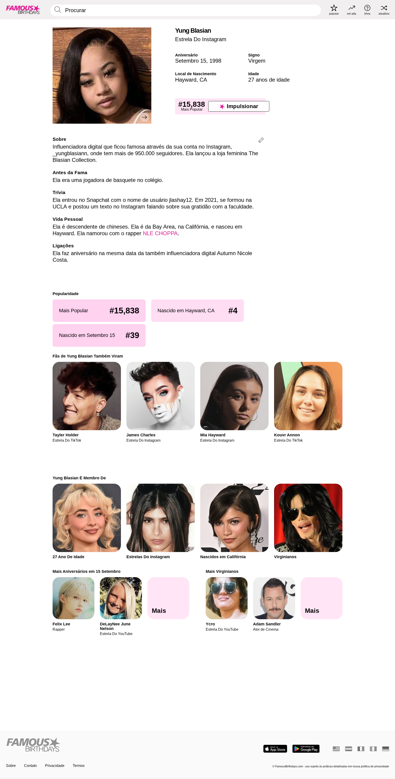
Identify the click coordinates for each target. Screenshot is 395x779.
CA (203, 80)
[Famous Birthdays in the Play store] (306, 749)
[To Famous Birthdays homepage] (23, 9)
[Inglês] (336, 749)
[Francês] (361, 749)
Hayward (185, 80)
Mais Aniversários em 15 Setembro (86, 571)
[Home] (100, 745)
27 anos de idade (269, 80)
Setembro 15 (190, 61)
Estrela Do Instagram (200, 39)
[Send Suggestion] (261, 140)
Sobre (11, 766)
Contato (30, 766)
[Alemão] (385, 749)
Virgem (256, 61)
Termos (79, 766)
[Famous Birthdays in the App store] (275, 749)
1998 (215, 61)
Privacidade (54, 766)
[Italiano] (373, 749)
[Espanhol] (348, 749)
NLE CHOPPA (160, 233)
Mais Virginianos (222, 571)
